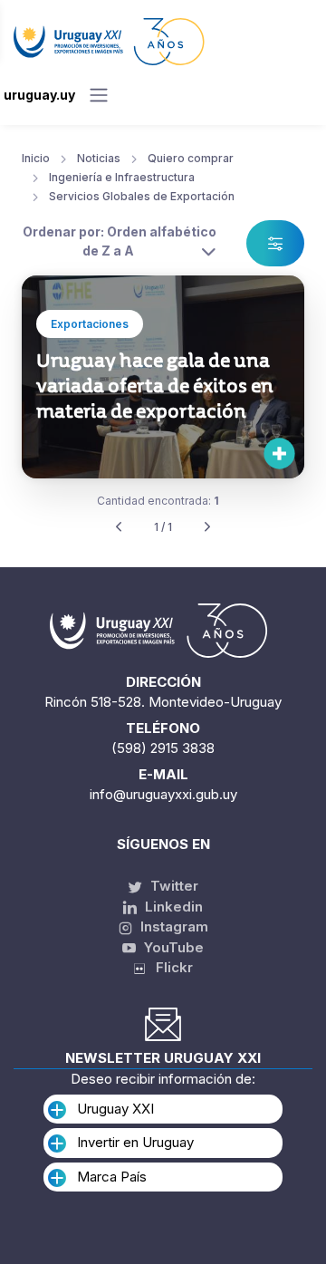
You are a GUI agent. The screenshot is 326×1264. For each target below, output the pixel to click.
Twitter (172, 885)
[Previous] (119, 528)
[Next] (207, 528)
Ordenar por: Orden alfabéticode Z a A (119, 241)
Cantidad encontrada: (158, 500)
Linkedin (172, 906)
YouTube (172, 947)
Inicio (36, 158)
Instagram (172, 926)
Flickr (169, 967)
